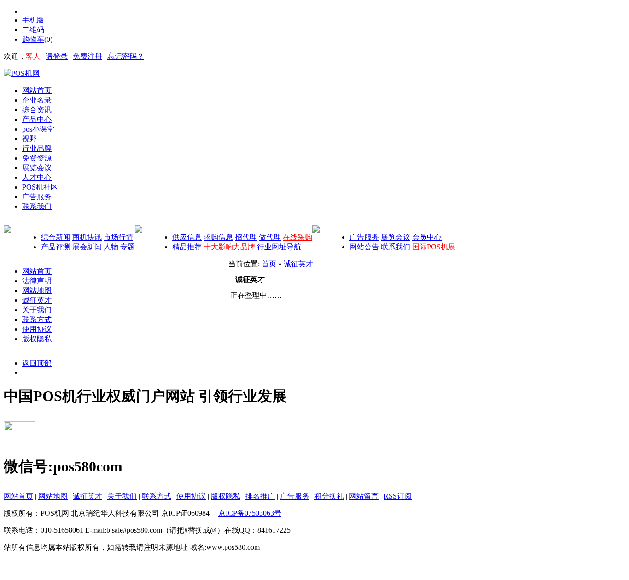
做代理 (270, 237)
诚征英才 (37, 300)
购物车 (33, 39)
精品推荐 (187, 247)
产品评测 (55, 247)
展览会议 (395, 237)
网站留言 (364, 496)
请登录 (57, 56)
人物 (111, 247)
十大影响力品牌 (229, 247)
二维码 (33, 30)
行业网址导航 (279, 247)
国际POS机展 (433, 247)
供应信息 (187, 237)
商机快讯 (87, 237)
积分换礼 (329, 496)
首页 (269, 264)
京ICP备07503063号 (249, 513)
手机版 (33, 20)
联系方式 (37, 319)
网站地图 (37, 290)
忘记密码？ (125, 56)
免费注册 (87, 56)
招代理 (246, 237)
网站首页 (37, 271)
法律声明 (37, 281)
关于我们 (37, 310)
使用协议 (37, 329)
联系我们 (395, 247)
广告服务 (364, 237)
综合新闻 (55, 237)
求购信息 (218, 237)
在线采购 (297, 237)
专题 (127, 247)
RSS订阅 (398, 496)
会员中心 (427, 237)
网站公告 (364, 247)
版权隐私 (37, 339)
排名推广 (260, 496)
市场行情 (118, 237)
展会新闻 (87, 247)
